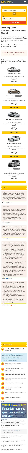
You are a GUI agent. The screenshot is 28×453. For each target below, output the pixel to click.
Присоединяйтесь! (5, 427)
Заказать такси (14, 85)
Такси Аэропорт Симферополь (15, 430)
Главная (4, 430)
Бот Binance (4, 419)
